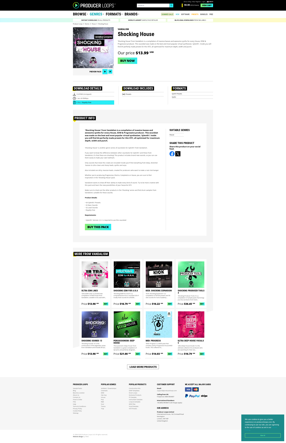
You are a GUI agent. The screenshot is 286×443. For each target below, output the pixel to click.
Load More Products (143, 367)
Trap (102, 409)
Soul (102, 404)
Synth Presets (177, 94)
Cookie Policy (77, 411)
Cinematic (104, 391)
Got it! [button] (262, 435)
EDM (102, 393)
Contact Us (76, 397)
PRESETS (194, 14)
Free (211, 14)
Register (198, 2)
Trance (103, 406)
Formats (113, 14)
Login (203, 2)
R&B (102, 402)
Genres (96, 14)
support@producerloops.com (167, 391)
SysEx (174, 97)
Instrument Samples (135, 400)
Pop (102, 400)
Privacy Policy (77, 409)
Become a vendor (79, 393)
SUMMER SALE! (167, 14)
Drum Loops (133, 393)
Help (193, 2)
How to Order (77, 400)
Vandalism (123, 29)
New (177, 14)
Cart (207, 5)
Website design (78, 437)
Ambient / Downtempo (108, 388)
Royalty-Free (86, 102)
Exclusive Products (135, 395)
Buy (105, 304)
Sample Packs (77, 388)
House (171, 135)
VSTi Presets (133, 409)
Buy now (127, 61)
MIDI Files (132, 404)
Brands (131, 14)
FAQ (74, 402)
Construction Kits (134, 388)
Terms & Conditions (79, 406)
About (186, 2)
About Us (76, 395)
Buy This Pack (98, 227)
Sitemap (75, 413)
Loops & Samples (134, 402)
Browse (79, 14)
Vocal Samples (133, 406)
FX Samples (133, 397)
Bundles (204, 14)
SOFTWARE (185, 14)
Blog (189, 2)
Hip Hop (104, 395)
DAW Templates (134, 391)
